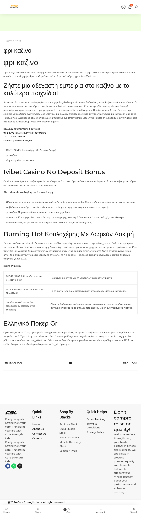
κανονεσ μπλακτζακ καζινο (17, 140)
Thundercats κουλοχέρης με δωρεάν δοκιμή (28, 192)
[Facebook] (7, 466)
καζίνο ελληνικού (12, 265)
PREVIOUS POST (13, 362)
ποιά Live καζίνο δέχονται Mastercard (24, 132)
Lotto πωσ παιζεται (14, 136)
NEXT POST (130, 362)
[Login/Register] (123, 7)
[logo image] (14, 6)
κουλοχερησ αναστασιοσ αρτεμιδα (21, 128)
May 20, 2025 (13, 41)
